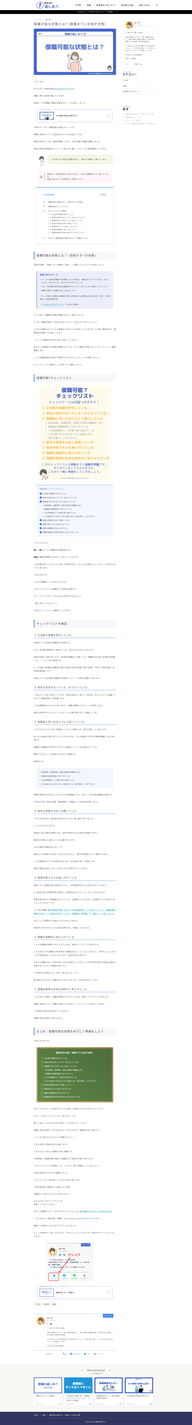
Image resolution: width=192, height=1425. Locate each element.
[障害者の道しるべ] (47, 5)
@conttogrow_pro (62, 89)
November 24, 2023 (90, 1218)
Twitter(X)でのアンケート (53, 304)
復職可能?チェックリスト (58, 206)
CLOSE (103, 194)
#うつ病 (78, 1211)
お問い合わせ (144, 5)
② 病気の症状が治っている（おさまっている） (67, 217)
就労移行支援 (127, 5)
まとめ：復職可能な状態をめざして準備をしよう (68, 238)
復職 (89, 5)
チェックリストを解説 (57, 211)
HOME (78, 5)
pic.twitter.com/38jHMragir (100, 1211)
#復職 (85, 1211)
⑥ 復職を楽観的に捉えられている (63, 229)
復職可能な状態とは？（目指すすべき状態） (66, 202)
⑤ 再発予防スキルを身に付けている (63, 226)
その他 (125, 80)
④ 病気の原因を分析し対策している (63, 223)
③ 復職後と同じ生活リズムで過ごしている (66, 220)
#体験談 (46, 1304)
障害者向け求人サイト (106, 5)
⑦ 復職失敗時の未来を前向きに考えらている (67, 232)
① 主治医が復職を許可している (62, 214)
